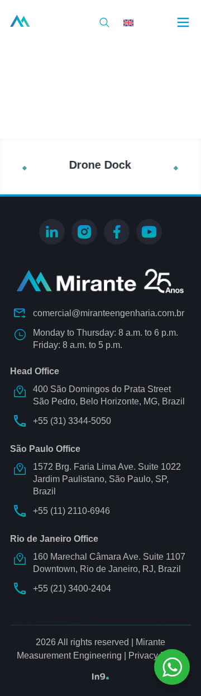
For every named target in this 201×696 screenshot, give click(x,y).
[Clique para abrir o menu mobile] (183, 22)
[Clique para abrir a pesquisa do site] (104, 22)
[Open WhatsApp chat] (172, 667)
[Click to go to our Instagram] (84, 232)
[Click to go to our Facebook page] (117, 232)
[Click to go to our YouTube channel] (149, 232)
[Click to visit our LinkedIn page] (52, 232)
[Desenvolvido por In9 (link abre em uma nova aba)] (100, 676)
